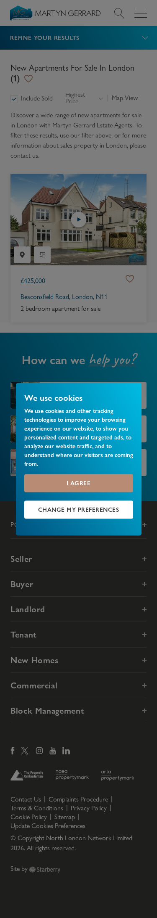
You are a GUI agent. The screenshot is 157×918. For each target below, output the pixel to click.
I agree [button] (79, 483)
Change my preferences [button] (78, 509)
